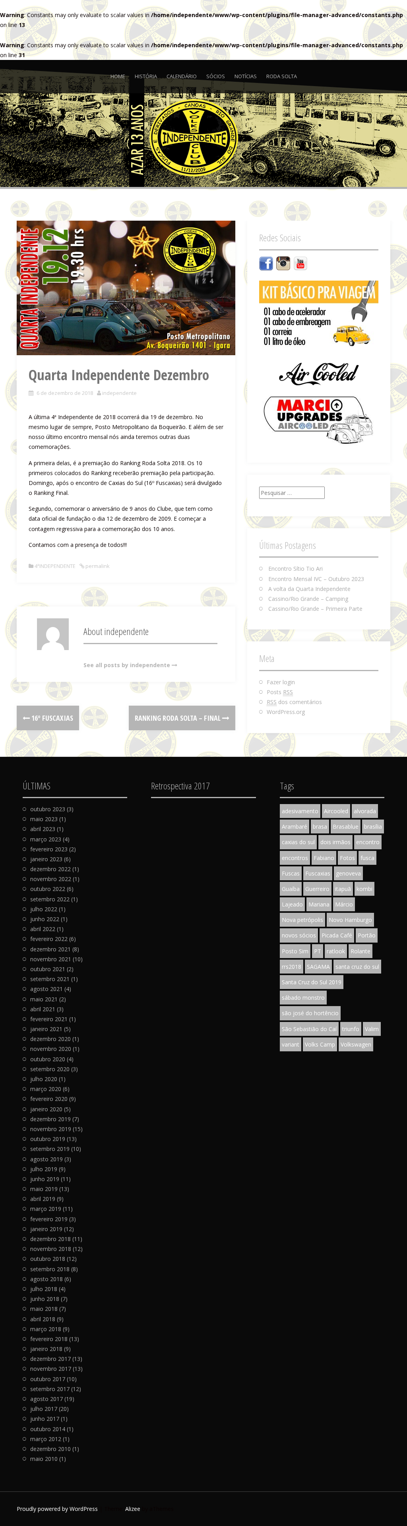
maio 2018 (44, 1308)
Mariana (318, 904)
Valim (372, 1029)
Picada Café (337, 935)
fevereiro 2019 (49, 1219)
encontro (368, 842)
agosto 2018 (46, 1279)
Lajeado (292, 904)
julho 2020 (43, 1079)
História (146, 76)
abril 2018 (42, 1319)
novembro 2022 (50, 879)
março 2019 (45, 1208)
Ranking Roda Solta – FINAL (178, 718)
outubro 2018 (47, 1258)
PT (317, 951)
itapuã (343, 889)
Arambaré (294, 826)
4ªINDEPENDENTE (55, 566)
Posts (280, 692)
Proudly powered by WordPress (57, 1509)
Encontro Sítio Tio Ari (295, 568)
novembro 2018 (50, 1249)
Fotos (347, 858)
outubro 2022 (47, 889)
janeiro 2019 (46, 1229)
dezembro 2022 (50, 869)
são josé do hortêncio (310, 1013)
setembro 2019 (50, 1149)
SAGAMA (318, 966)
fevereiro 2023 (49, 849)
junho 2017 (44, 1418)
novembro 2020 (50, 1049)
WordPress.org (286, 712)
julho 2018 (43, 1289)
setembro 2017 (50, 1389)
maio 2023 (44, 819)
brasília (373, 826)
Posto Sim (295, 951)
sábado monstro (303, 997)
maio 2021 (44, 999)
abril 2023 (42, 829)
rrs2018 (291, 966)
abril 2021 (42, 1009)
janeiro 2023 (46, 859)
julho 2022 (43, 909)
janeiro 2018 (46, 1349)
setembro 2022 (50, 899)
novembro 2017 (50, 1368)
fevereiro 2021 (49, 1019)
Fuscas (291, 873)
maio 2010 (44, 1458)
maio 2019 (44, 1189)
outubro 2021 (47, 969)
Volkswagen (356, 1044)
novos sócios (299, 935)
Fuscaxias (317, 873)
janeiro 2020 (46, 1109)
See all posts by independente (126, 665)
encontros (295, 858)
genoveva (348, 873)
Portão (367, 935)
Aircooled (336, 811)
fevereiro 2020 (49, 1099)
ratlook (336, 951)
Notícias (246, 76)
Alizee (132, 1509)
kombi (364, 889)
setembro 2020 (50, 1069)
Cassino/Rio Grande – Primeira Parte (315, 608)
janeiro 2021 (46, 1029)
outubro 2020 (47, 1059)
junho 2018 (44, 1299)
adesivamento (300, 811)
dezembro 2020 (50, 1039)
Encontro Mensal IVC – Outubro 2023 (316, 579)
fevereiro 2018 (49, 1339)
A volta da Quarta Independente (309, 589)
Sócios (215, 76)
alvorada (365, 811)
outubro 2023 (47, 809)
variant (290, 1044)
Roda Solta (281, 76)
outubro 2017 (47, 1379)
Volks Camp (320, 1044)
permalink (97, 566)
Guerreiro (317, 889)
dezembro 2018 (50, 1239)
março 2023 (45, 839)
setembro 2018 (50, 1269)
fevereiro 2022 (49, 939)
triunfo (350, 1029)
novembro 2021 (50, 959)
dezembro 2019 (50, 1119)
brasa (320, 826)
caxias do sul (298, 842)
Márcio (344, 904)
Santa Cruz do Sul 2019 (311, 982)
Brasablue (346, 826)
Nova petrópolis (302, 920)
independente (119, 392)
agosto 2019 (46, 1159)
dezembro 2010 (50, 1449)
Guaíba (291, 889)
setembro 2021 (50, 979)
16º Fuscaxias (51, 718)
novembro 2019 (50, 1129)
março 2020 (45, 1089)
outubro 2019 (47, 1139)
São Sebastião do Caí (309, 1029)
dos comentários (294, 702)
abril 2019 (42, 1199)
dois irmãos (335, 842)
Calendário (182, 76)
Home (117, 76)
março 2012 (45, 1439)
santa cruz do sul (357, 966)
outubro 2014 (47, 1429)
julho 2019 (43, 1169)
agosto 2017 (46, 1399)
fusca (367, 858)
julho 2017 (43, 1408)
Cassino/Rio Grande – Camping (308, 598)
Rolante (360, 951)
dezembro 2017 (50, 1358)
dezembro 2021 (50, 949)
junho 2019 (44, 1179)
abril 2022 (42, 929)
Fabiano (324, 858)
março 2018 (45, 1329)
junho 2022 (44, 919)
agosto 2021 (46, 989)
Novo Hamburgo (350, 920)
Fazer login (281, 682)
